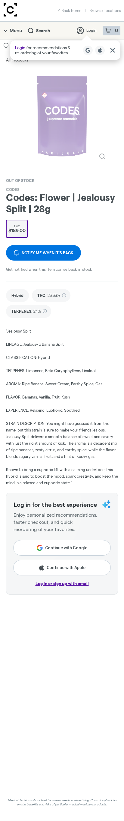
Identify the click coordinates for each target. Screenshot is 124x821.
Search (43, 30)
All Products (17, 60)
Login (91, 30)
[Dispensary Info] (6, 45)
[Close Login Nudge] (113, 50)
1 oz (17, 228)
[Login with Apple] (100, 50)
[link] (17, 295)
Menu (16, 30)
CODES (13, 189)
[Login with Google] (88, 50)
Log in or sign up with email (62, 583)
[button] (65, 50)
